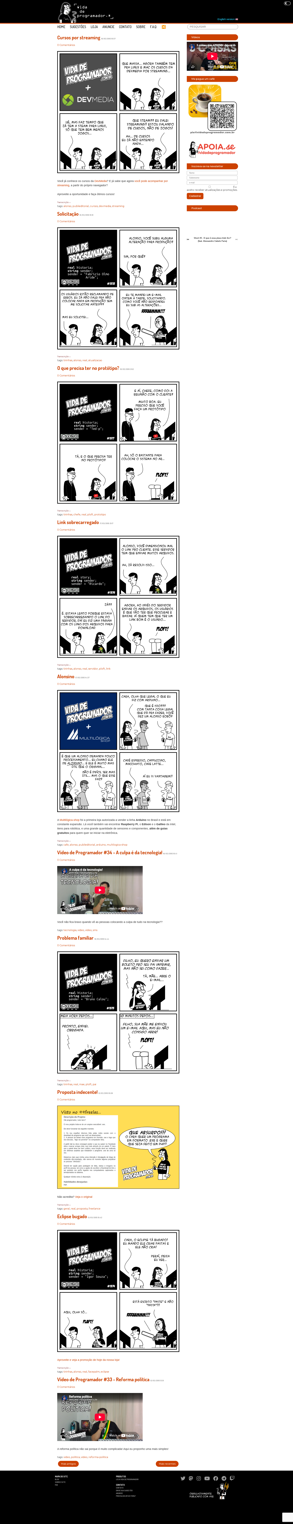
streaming (118, 206)
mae (82, 1084)
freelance (94, 1208)
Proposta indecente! (77, 1092)
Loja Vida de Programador (127, 1479)
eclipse (105, 1371)
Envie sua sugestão (124, 1490)
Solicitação (68, 214)
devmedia (105, 206)
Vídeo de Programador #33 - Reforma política (103, 1379)
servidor (93, 668)
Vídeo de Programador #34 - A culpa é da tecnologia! (109, 852)
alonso (67, 206)
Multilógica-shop (70, 819)
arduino (101, 844)
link (108, 668)
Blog (57, 1479)
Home (61, 27)
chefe (76, 514)
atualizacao (95, 360)
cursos (94, 206)
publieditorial (80, 206)
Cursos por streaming (78, 37)
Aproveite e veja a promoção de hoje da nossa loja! (88, 1359)
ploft (90, 514)
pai (94, 1084)
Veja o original (83, 1196)
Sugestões (78, 27)
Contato (125, 27)
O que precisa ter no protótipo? (88, 368)
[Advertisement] (182, 9)
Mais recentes (167, 1463)
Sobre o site (60, 1482)
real (84, 360)
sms (95, 930)
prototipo (100, 514)
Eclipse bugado (72, 1216)
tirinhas (67, 360)
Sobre (140, 27)
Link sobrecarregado (78, 522)
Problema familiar (75, 938)
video (81, 930)
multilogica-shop (117, 844)
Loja (94, 27)
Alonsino (65, 676)
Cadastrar (195, 196)
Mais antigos (68, 1463)
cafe (66, 844)
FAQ (56, 1485)
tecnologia (69, 930)
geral (66, 1208)
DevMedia (100, 181)
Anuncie (108, 27)
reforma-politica (98, 1457)
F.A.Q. (153, 27)
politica (75, 1457)
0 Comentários (66, 45)
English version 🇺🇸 (227, 19)
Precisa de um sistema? (126, 1496)
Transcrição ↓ (64, 202)
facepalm (94, 1371)
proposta (82, 1208)
